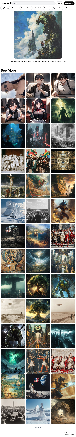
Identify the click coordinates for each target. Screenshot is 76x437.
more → (38, 427)
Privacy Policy (68, 432)
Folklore (46, 8)
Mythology (5, 8)
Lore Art (6, 3)
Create (59, 3)
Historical (37, 8)
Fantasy (15, 8)
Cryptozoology (57, 8)
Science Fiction (26, 8)
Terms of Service (69, 434)
